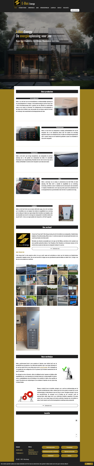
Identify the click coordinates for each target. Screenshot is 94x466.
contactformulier (43, 367)
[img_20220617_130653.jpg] (31, 290)
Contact (18, 447)
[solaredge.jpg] (52, 280)
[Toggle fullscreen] (76, 420)
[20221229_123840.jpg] (62, 301)
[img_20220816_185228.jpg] (52, 290)
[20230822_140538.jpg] (52, 269)
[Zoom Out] (76, 436)
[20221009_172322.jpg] (21, 301)
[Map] (47, 428)
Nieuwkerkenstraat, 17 (33, 452)
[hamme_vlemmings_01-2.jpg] (31, 280)
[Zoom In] (76, 434)
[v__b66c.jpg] (42, 269)
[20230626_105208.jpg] (42, 280)
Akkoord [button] (88, 464)
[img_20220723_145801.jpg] (42, 301)
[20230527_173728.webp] (42, 290)
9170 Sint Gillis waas (32, 454)
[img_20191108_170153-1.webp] (21, 269)
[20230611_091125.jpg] (62, 280)
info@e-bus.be (19, 450)
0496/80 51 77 (20, 453)
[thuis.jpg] (73, 269)
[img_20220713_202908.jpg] (21, 290)
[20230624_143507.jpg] (62, 290)
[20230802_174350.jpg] (73, 290)
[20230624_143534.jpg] (31, 301)
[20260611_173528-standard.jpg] (73, 301)
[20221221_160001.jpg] (52, 301)
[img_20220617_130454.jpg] (21, 280)
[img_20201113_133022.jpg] (73, 280)
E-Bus (31, 450)
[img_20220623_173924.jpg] (62, 269)
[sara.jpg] (31, 269)
